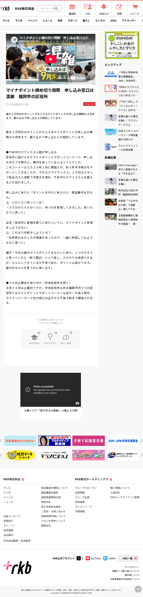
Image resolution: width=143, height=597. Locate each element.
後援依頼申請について (53, 516)
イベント (32, 20)
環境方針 (46, 502)
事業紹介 (8, 520)
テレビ (6, 20)
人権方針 (115, 492)
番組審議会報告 (49, 492)
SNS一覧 (128, 558)
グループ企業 (82, 497)
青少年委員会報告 (51, 506)
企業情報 (80, 492)
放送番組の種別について (54, 488)
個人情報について (120, 488)
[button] (1, 441)
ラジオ (18, 20)
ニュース (47, 20)
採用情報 (8, 530)
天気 (60, 20)
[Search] (56, 8)
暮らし (86, 20)
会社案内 (8, 535)
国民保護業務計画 (51, 497)
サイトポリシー (132, 566)
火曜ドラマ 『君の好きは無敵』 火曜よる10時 (50, 410)
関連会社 (46, 525)
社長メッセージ (12, 516)
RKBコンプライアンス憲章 (125, 497)
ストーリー (9, 525)
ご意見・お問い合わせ (53, 511)
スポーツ (72, 20)
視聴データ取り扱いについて (126, 570)
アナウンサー (129, 20)
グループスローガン (86, 488)
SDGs (113, 20)
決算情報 (80, 511)
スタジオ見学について (53, 520)
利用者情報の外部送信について (125, 578)
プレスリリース (83, 506)
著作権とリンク (132, 574)
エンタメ (100, 20)
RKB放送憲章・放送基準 (17, 540)
